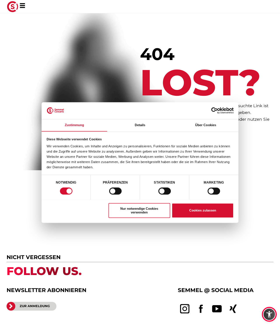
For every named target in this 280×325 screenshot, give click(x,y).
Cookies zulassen (202, 210)
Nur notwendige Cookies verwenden (139, 210)
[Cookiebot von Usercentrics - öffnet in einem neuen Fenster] (214, 110)
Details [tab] (140, 125)
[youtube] (217, 309)
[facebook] (201, 309)
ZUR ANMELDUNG (35, 306)
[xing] (233, 309)
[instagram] (185, 309)
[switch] (115, 190)
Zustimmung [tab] (74, 125)
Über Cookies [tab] (205, 125)
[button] (269, 314)
